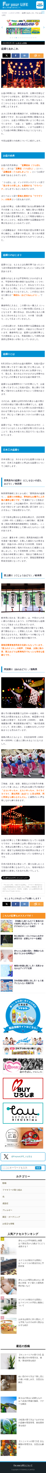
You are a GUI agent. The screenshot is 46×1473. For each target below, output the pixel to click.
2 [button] (12, 37)
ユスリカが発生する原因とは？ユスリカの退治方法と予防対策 (31, 1263)
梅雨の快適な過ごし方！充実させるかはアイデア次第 (29, 967)
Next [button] (44, 27)
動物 (4, 1183)
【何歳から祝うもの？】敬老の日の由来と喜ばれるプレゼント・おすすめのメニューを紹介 (29, 923)
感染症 (5, 1203)
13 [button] (33, 37)
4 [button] (16, 37)
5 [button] (18, 37)
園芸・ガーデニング (11, 1217)
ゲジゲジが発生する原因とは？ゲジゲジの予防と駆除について (31, 1303)
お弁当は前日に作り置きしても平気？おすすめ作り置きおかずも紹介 (31, 1322)
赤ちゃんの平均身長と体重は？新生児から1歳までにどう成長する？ (31, 1243)
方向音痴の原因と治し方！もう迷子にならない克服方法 (29, 982)
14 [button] (35, 37)
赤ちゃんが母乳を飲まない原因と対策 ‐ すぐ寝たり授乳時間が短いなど (31, 1283)
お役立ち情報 (21, 43)
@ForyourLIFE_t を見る (21, 1156)
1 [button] (10, 37)
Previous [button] (2, 27)
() (39, 55)
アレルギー (7, 1210)
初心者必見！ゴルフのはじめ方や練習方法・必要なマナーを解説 (29, 937)
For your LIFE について (23, 1465)
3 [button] (14, 37)
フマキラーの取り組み (12, 1190)
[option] (23, 27)
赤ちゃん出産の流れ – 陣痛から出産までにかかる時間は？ (29, 952)
